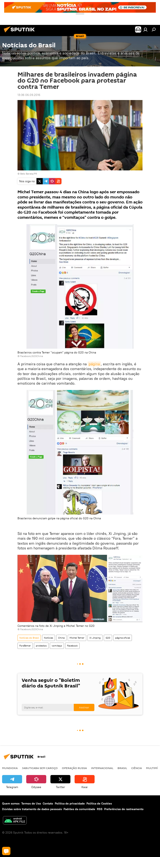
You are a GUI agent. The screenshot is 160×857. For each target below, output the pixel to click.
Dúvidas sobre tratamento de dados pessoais (32, 809)
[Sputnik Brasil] (20, 33)
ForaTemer (25, 645)
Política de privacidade (70, 803)
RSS (99, 809)
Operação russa (74, 768)
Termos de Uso (31, 803)
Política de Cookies (99, 803)
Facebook (72, 645)
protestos (41, 645)
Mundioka (10, 768)
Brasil (122, 768)
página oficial (122, 637)
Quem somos (11, 803)
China (61, 637)
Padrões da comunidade (79, 809)
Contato (48, 803)
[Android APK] (15, 820)
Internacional (102, 768)
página (94, 364)
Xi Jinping (95, 637)
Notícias (48, 637)
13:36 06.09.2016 (29, 95)
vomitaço (57, 645)
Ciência (136, 768)
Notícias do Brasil (29, 637)
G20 (108, 637)
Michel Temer (77, 637)
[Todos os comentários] (6, 851)
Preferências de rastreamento (124, 809)
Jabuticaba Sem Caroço (40, 768)
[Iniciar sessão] (145, 29)
